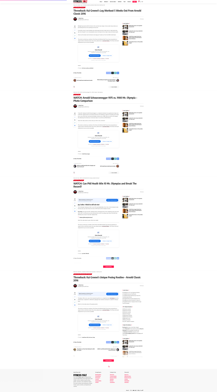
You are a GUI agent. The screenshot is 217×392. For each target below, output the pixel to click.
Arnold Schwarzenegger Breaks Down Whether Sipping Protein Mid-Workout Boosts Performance (135, 37)
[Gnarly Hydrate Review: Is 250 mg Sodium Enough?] (125, 43)
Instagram (98, 58)
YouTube (107, 58)
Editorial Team (81, 18)
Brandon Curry (127, 318)
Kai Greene (84, 68)
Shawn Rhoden (127, 319)
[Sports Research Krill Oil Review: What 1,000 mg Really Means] (125, 384)
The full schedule (125, 303)
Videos (78, 7)
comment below (106, 40)
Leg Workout (91, 68)
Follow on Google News (107, 55)
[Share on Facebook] (74, 30)
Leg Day (87, 68)
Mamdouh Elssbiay (128, 315)
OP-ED (75, 94)
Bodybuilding (83, 274)
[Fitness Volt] (80, 1)
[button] (134, 2)
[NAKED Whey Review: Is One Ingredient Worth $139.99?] (125, 27)
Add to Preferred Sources (94, 55)
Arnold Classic (76, 274)
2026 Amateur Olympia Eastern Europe (133, 301)
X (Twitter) (102, 58)
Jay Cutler (83, 253)
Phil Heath (87, 253)
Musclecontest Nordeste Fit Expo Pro (132, 300)
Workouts (83, 7)
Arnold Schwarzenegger (86, 153)
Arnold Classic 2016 (85, 337)
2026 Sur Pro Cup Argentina (130, 292)
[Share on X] (74, 32)
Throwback (89, 274)
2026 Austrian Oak (129, 294)
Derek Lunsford (128, 309)
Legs (75, 7)
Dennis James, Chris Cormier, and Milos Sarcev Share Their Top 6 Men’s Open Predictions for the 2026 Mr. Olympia (135, 389)
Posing (94, 337)
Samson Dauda (128, 310)
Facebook (94, 58)
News (75, 180)
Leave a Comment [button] (114, 172)
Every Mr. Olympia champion (128, 321)
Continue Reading (108, 266)
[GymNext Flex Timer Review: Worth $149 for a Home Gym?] (125, 32)
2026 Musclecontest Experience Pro (132, 298)
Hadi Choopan (127, 313)
